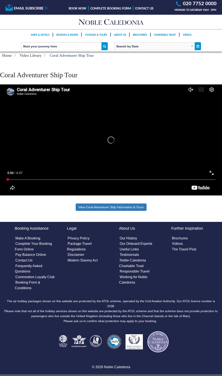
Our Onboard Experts (136, 243)
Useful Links (129, 249)
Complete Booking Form (110, 8)
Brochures (140, 35)
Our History (128, 238)
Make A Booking (27, 238)
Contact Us (144, 8)
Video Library (31, 55)
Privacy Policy (79, 238)
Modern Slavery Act (83, 260)
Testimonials (129, 255)
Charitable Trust (165, 35)
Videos (187, 35)
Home (7, 55)
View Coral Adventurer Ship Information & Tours (111, 207)
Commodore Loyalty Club (35, 277)
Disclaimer (76, 255)
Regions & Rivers (67, 35)
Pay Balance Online (30, 255)
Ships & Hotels (40, 35)
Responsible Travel (135, 271)
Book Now (77, 8)
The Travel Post (184, 249)
